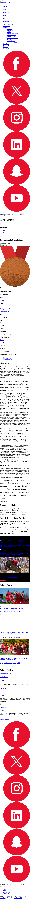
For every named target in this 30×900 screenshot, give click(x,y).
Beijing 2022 (3, 306)
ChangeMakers (10, 896)
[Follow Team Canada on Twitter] (16, 103)
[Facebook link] (7, 359)
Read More (3, 501)
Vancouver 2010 (4, 311)
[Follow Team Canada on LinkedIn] (16, 157)
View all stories (4, 665)
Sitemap (5, 890)
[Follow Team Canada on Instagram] (16, 130)
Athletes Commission (12, 38)
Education (6, 23)
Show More (3, 580)
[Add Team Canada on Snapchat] (16, 184)
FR (2, 0)
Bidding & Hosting (12, 42)
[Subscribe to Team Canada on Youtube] (16, 211)
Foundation (6, 21)
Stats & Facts (6, 20)
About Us (5, 27)
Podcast (5, 15)
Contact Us (6, 48)
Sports (5, 9)
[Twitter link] (7, 358)
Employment (6, 26)
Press (4, 18)
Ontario (2, 340)
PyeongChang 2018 (5, 309)
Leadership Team (11, 36)
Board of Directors (11, 35)
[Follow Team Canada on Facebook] (16, 76)
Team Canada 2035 (8, 24)
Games (5, 11)
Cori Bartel (3, 707)
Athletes (5, 8)
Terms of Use (6, 893)
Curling (2, 300)
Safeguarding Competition (13, 33)
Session (9, 39)
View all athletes (4, 719)
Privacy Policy (7, 892)
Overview (9, 29)
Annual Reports (11, 41)
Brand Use (6, 45)
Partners (5, 17)
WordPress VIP (18, 898)
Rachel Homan (4, 692)
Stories (5, 6)
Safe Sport (6, 44)
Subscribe (5, 47)
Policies (9, 32)
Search (2, 214)
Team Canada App (8, 14)
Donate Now (6, 12)
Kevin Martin (4, 677)
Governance (10, 30)
